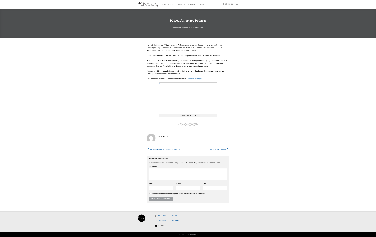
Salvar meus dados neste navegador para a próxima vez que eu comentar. (178, 193)
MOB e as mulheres (218, 149)
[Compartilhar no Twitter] (184, 124)
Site (204, 183)
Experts (193, 4)
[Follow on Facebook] (223, 4)
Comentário (153, 166)
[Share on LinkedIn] (196, 124)
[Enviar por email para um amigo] (188, 124)
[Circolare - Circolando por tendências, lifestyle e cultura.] (148, 4)
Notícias (171, 4)
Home (164, 4)
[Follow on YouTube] (232, 4)
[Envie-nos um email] (229, 4)
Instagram (161, 216)
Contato (201, 4)
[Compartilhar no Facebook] (180, 124)
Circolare (199, 28)
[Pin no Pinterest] (192, 124)
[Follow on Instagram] (226, 4)
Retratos (179, 4)
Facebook (161, 221)
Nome (151, 183)
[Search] (237, 4)
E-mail (178, 183)
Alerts (186, 4)
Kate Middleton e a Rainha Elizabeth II (165, 149)
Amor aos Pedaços (194, 79)
